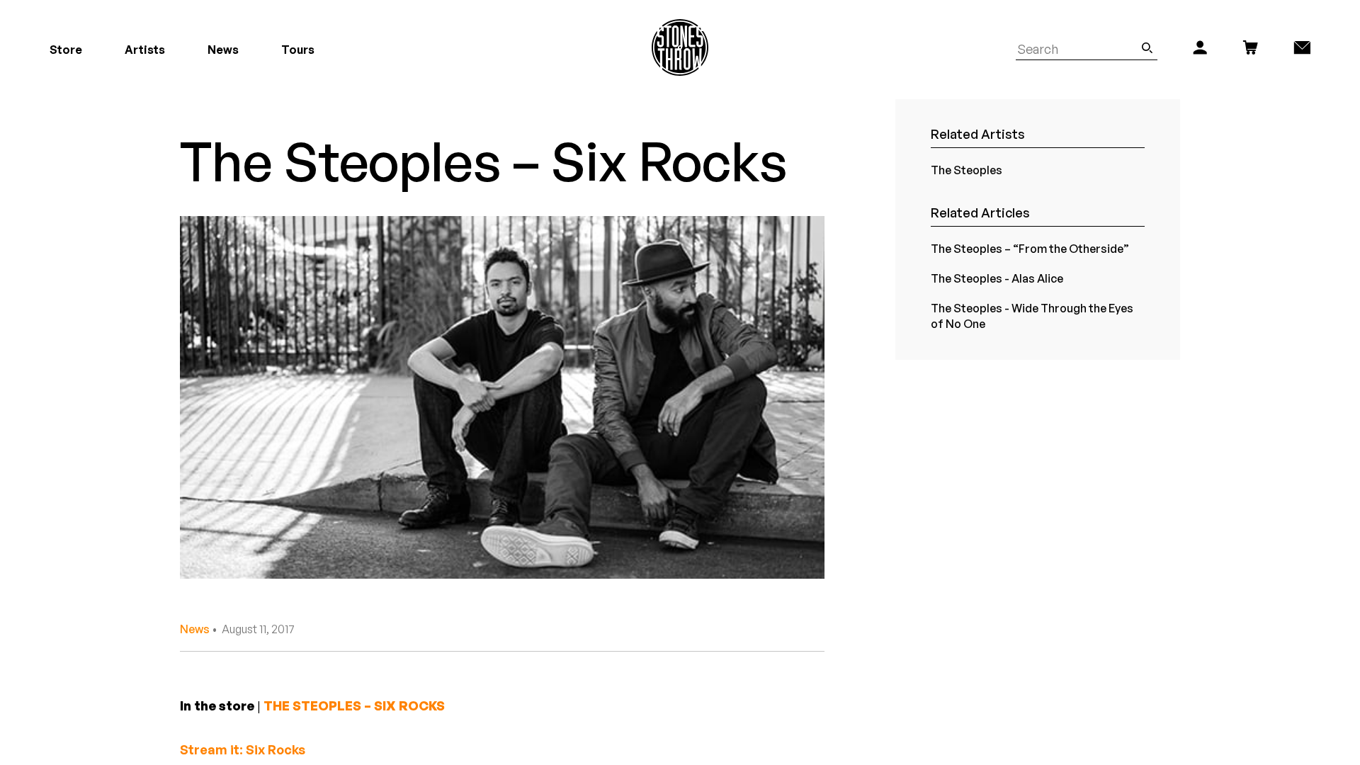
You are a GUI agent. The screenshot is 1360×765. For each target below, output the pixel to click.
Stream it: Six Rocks (242, 749)
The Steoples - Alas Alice (997, 278)
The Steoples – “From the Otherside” (1030, 249)
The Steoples (966, 170)
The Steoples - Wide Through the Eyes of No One (1032, 316)
